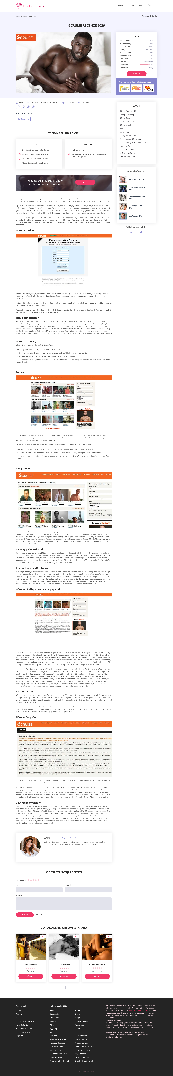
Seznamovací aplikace (58, 1039)
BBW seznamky (55, 1050)
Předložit (25, 915)
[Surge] (123, 179)
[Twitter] (28, 107)
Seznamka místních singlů (59, 1061)
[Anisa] (30, 846)
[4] (36, 880)
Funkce (122, 128)
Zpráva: (19, 895)
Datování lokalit (81, 1039)
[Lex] (123, 216)
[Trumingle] (123, 206)
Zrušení (38, 915)
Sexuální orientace (24, 113)
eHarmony (54, 1036)
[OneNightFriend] (124, 88)
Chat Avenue (54, 1018)
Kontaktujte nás (22, 1025)
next (67, 987)
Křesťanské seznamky (83, 1050)
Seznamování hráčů (82, 1057)
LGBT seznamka (81, 1036)
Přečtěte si (31, 971)
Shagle (52, 1032)
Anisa (47, 837)
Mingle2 (78, 1018)
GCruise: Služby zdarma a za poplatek (134, 142)
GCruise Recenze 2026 (128, 111)
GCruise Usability (126, 125)
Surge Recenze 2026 (136, 179)
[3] (33, 880)
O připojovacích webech (25, 1021)
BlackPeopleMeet (81, 1021)
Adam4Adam (54, 1010)
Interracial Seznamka (57, 1043)
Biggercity (53, 1028)
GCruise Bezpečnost (127, 149)
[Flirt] (136, 88)
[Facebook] (18, 107)
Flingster (53, 1021)
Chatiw (77, 1014)
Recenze (131, 5)
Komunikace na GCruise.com (130, 139)
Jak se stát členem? (127, 121)
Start (85, 182)
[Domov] (30, 6)
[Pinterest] (33, 107)
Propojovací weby (82, 1043)
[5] (38, 880)
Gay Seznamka (23, 119)
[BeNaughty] (148, 88)
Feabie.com (79, 1025)
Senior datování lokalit (58, 1054)
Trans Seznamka (56, 1057)
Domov (120, 5)
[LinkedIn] (23, 107)
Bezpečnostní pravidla (24, 1028)
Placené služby (125, 146)
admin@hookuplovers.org (138, 1010)
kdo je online (124, 132)
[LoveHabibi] (123, 197)
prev (60, 987)
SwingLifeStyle (55, 1014)
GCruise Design (125, 118)
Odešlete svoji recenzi (128, 156)
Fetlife (77, 1010)
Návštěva (136, 74)
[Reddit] (131, 232)
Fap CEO (78, 1028)
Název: (19, 885)
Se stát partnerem (23, 1032)
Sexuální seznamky (57, 1046)
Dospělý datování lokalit (84, 1061)
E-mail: (68, 885)
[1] (29, 880)
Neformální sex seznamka (85, 1046)
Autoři (18, 1018)
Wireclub (53, 1025)
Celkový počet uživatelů (128, 135)
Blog (141, 5)
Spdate (77, 1032)
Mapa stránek (21, 1036)
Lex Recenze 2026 (135, 216)
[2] (31, 880)
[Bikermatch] (123, 188)
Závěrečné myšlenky (127, 153)
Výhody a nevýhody (127, 114)
